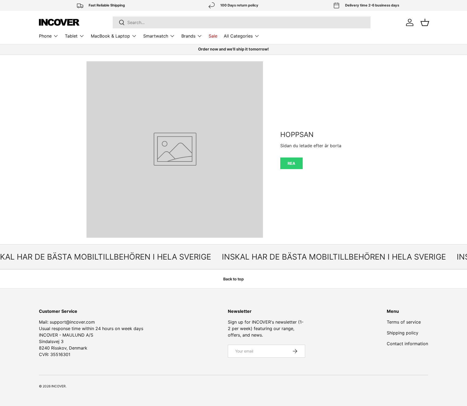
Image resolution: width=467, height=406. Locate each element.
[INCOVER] (59, 22)
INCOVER (58, 386)
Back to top (233, 279)
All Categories (238, 36)
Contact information (407, 343)
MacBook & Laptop (110, 36)
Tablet (71, 36)
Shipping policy (402, 332)
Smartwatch (155, 36)
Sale (213, 36)
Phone (45, 36)
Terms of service (404, 322)
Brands (188, 36)
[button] (425, 22)
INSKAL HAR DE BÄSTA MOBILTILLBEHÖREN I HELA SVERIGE (330, 256)
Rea (291, 163)
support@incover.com (72, 322)
